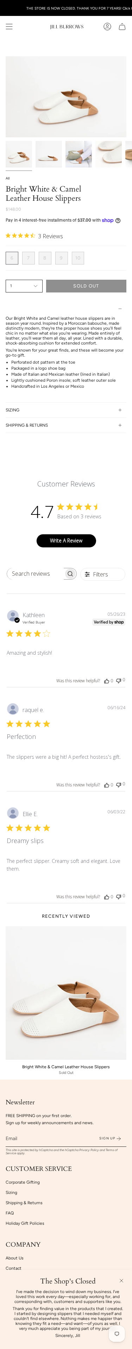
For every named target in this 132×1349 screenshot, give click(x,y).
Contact (13, 1268)
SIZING (12, 410)
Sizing (11, 1192)
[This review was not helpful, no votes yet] (118, 680)
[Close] (121, 1280)
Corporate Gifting (23, 1182)
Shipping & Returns (24, 1202)
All (8, 178)
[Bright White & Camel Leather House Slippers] (66, 993)
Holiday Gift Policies (25, 1223)
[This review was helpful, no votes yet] (106, 680)
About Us (15, 1258)
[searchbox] (35, 574)
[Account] (107, 26)
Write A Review (66, 540)
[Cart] (122, 26)
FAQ (10, 1213)
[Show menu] (9, 26)
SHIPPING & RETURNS (27, 425)
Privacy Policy (89, 1150)
